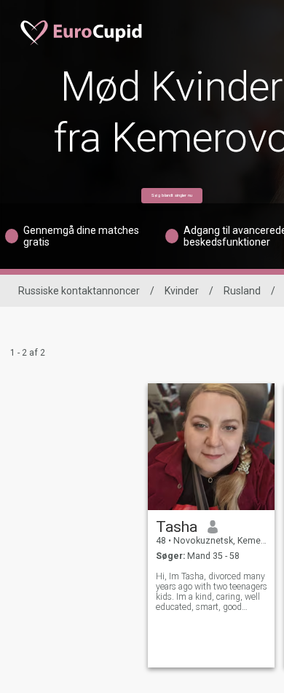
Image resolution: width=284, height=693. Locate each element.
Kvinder (182, 291)
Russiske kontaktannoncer (79, 291)
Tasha (176, 527)
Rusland (242, 291)
